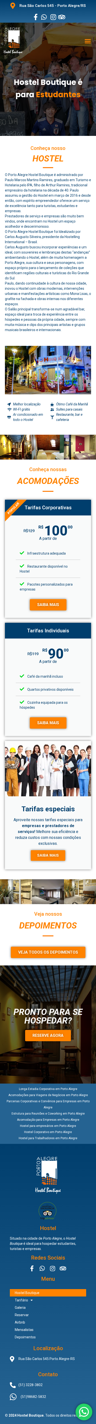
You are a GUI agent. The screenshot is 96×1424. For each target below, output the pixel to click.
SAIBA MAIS (48, 604)
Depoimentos (25, 1337)
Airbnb (20, 1322)
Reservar (22, 1315)
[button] (88, 41)
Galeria (20, 1308)
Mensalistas (24, 1330)
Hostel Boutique (27, 1293)
